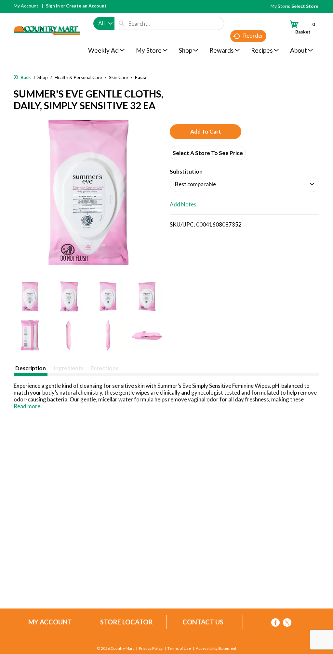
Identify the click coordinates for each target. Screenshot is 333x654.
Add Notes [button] (183, 204)
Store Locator (126, 622)
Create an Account (86, 5)
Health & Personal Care (78, 77)
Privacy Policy (151, 648)
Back (25, 77)
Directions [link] (104, 368)
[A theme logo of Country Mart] (47, 18)
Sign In (53, 5)
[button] (30, 296)
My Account (26, 5)
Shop (42, 77)
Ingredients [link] (68, 368)
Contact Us (202, 622)
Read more (27, 406)
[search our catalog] (121, 23)
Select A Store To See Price (208, 153)
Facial (141, 77)
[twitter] (287, 623)
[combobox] (103, 23)
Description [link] (30, 368)
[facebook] (275, 623)
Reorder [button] (253, 35)
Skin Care (118, 77)
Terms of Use (179, 648)
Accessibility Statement (216, 648)
